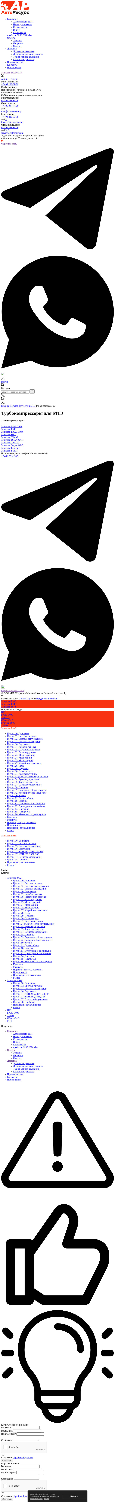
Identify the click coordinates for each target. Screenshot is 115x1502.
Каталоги (12, 817)
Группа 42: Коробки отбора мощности (26, 792)
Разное (10, 830)
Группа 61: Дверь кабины (20, 798)
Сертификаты (20, 1039)
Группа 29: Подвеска (17, 768)
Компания (12, 1031)
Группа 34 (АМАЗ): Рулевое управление (27, 776)
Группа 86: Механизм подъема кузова (26, 814)
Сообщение (7, 1440)
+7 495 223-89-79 (9, 100)
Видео (16, 1042)
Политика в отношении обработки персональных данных (44, 1497)
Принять (74, 1496)
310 (7, 130)
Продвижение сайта (46, 698)
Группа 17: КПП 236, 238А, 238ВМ (25, 851)
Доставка (12, 1060)
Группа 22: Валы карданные (21, 752)
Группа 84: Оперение (18, 809)
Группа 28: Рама (15, 765)
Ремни (10, 865)
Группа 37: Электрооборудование (24, 784)
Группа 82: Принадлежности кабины (26, 806)
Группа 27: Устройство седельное (24, 763)
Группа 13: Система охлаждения (23, 741)
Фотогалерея (19, 1044)
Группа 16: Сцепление (18, 744)
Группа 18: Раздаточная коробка (23, 749)
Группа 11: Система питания (21, 736)
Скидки (17, 1058)
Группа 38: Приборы (17, 787)
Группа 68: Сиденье (17, 801)
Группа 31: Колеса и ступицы (22, 774)
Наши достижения (22, 1036)
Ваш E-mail (7, 1430)
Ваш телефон (8, 1434)
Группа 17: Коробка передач (21, 747)
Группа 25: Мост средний (20, 760)
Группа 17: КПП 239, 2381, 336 (23, 854)
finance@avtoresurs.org (12, 122)
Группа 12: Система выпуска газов (25, 739)
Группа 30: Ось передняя (19, 771)
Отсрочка (18, 1055)
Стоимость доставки (23, 1071)
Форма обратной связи (12, 690)
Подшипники (14, 825)
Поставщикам (14, 67)
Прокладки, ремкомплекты (21, 828)
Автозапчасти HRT (23, 1034)
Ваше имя (6, 1427)
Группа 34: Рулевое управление (23, 779)
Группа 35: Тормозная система (22, 782)
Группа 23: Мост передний (21, 755)
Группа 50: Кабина (16, 795)
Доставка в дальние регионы (28, 1066)
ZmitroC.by (25, 698)
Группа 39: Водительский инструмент (26, 790)
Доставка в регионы (23, 1063)
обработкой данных (23, 1457)
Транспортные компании (26, 1069)
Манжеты (12, 819)
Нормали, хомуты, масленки (21, 822)
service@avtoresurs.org (12, 133)
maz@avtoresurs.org (11, 111)
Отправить (7, 1460)
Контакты (12, 65)
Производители (15, 62)
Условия (17, 1052)
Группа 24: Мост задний (19, 757)
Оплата (11, 1050)
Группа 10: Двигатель (18, 733)
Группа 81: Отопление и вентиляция (26, 803)
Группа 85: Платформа (18, 811)
